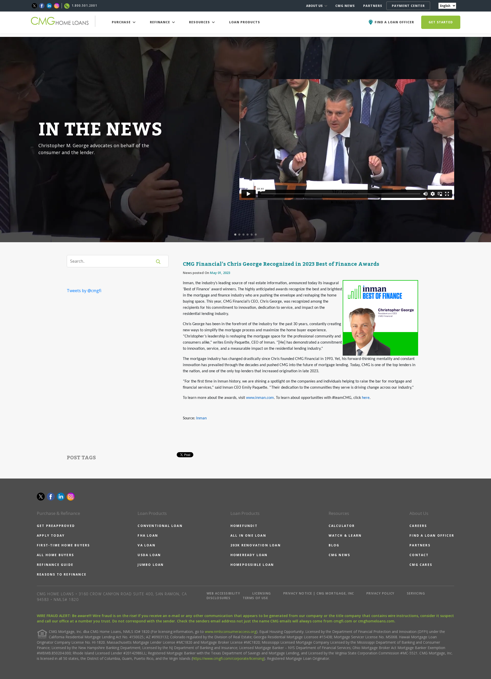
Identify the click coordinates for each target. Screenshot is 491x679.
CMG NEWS (345, 6)
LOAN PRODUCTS (244, 22)
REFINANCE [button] (160, 22)
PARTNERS (372, 6)
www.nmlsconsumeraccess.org (230, 631)
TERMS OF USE (255, 598)
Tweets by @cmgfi (84, 290)
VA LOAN (146, 545)
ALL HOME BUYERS (55, 555)
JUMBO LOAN (151, 565)
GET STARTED (441, 22)
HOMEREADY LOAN (249, 555)
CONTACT (419, 555)
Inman (201, 418)
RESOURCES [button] (200, 22)
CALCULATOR (342, 526)
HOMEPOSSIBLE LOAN (252, 565)
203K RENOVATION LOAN (255, 545)
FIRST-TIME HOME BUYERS (63, 545)
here (366, 398)
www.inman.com (260, 398)
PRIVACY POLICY (380, 593)
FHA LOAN (148, 535)
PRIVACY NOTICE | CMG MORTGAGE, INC (318, 593)
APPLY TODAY (51, 535)
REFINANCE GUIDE (55, 565)
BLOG (334, 545)
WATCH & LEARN (345, 535)
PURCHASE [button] (122, 22)
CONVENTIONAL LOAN (160, 526)
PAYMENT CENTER (408, 6)
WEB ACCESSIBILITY (223, 593)
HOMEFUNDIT (244, 526)
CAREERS (418, 526)
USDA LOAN (149, 555)
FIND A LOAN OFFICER (431, 535)
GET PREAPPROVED (56, 526)
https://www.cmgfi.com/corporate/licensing (228, 658)
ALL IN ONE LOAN (248, 535)
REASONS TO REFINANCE (61, 574)
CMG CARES (420, 565)
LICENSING (261, 593)
